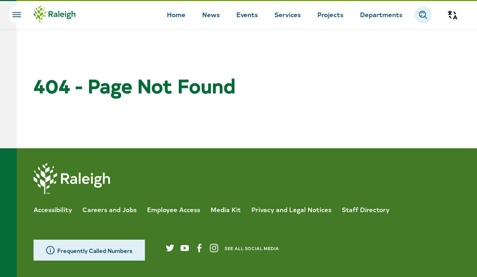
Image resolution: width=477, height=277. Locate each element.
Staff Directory (365, 209)
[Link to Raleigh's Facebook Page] (199, 248)
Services (287, 14)
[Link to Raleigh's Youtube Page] (185, 248)
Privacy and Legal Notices (291, 209)
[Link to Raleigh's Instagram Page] (214, 248)
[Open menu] (16, 14)
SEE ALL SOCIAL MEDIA (252, 248)
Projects (330, 14)
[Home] (54, 15)
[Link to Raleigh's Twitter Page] (170, 248)
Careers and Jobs (109, 209)
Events (247, 14)
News (211, 14)
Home (176, 14)
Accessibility (53, 209)
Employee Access (173, 209)
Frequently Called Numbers (94, 250)
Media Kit (226, 209)
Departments (381, 14)
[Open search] (423, 15)
